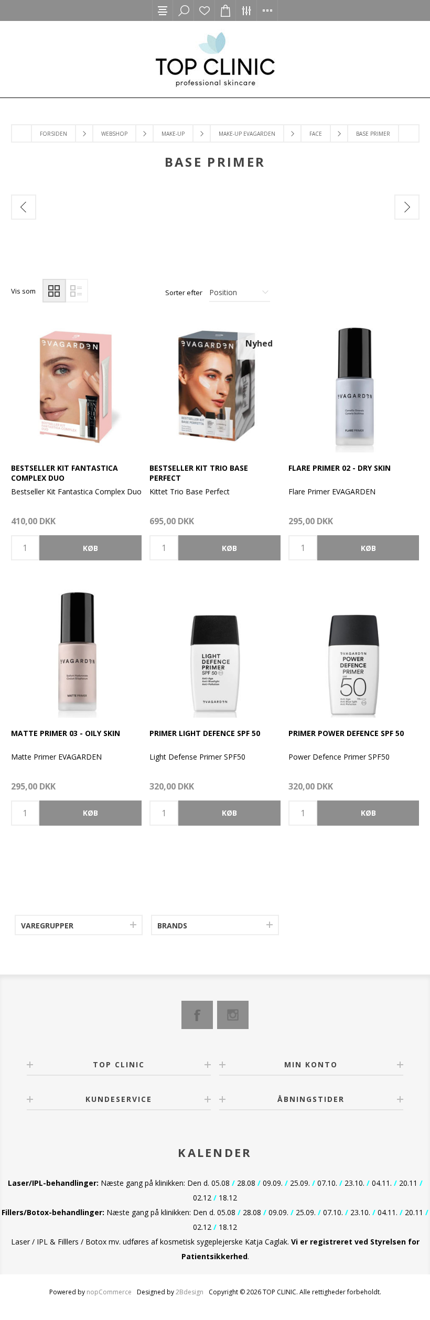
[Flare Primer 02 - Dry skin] (353, 387)
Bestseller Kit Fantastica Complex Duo (64, 473)
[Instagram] (233, 1015)
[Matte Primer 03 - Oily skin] (76, 652)
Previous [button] (23, 207)
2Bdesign (189, 1291)
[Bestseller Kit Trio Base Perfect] (214, 387)
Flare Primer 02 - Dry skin (339, 468)
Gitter (54, 290)
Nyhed (259, 343)
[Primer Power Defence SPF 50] (353, 652)
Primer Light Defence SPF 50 (204, 733)
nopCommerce (109, 1291)
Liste (76, 290)
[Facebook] (197, 1015)
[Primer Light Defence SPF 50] (214, 652)
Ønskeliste (204, 10)
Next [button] (407, 207)
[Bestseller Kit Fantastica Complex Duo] (76, 387)
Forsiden (53, 133)
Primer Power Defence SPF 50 (346, 733)
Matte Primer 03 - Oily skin (65, 733)
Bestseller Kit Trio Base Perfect (198, 473)
